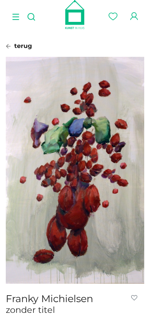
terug (22, 46)
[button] (136, 298)
